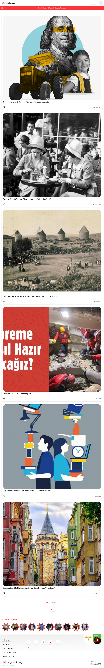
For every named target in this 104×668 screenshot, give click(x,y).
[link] (12, 639)
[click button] (28, 642)
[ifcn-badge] (88, 639)
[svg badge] (97, 639)
